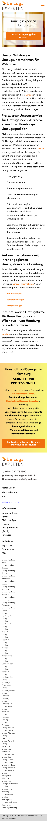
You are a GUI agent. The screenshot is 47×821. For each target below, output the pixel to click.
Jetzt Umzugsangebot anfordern (23, 35)
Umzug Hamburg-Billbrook (6, 629)
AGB (4, 553)
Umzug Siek (6, 757)
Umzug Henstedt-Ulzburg (5, 717)
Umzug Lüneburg (8, 765)
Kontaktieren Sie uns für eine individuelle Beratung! (23, 443)
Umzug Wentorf (8, 741)
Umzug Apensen (8, 728)
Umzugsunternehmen (23, 284)
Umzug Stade (7, 706)
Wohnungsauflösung (9, 808)
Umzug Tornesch (8, 760)
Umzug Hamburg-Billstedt (6, 645)
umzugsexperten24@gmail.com (21, 479)
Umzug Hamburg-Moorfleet (6, 637)
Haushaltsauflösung (9, 802)
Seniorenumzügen (15, 300)
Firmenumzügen (14, 306)
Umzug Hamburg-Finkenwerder (7, 682)
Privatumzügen (14, 294)
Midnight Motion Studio (10, 502)
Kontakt (5, 517)
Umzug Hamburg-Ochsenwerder (7, 661)
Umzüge (40, 149)
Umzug (29, 95)
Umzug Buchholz (8, 754)
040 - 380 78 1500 (15, 472)
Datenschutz (8, 549)
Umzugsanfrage (10, 513)
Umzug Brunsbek (8, 770)
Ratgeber (6, 535)
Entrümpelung (7, 800)
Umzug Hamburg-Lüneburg (6, 695)
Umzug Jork (6, 781)
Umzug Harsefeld (8, 768)
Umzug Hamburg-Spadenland (6, 621)
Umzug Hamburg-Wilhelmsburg (7, 653)
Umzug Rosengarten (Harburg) (6, 775)
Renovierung (6, 805)
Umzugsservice (7, 794)
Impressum (7, 546)
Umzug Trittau (7, 762)
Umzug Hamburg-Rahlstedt (6, 669)
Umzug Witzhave (8, 733)
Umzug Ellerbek (7, 730)
